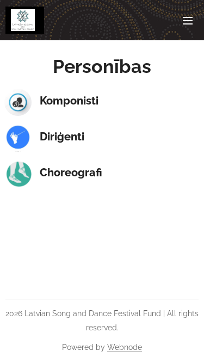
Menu (188, 20)
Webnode (124, 347)
